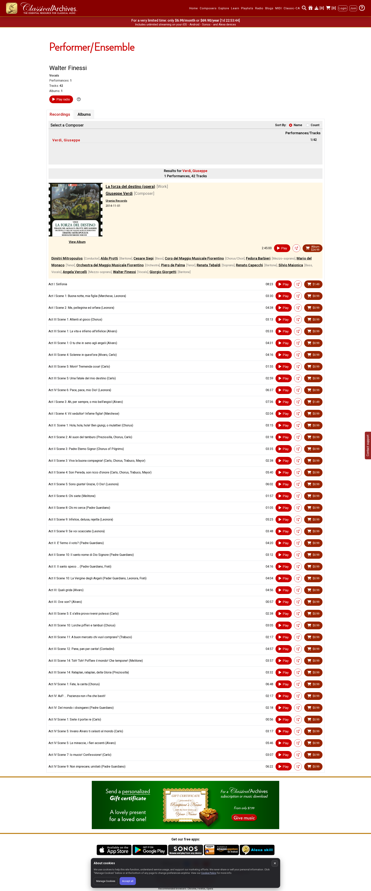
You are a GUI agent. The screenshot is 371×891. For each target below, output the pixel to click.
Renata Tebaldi (208, 265)
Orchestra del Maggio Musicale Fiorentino (110, 265)
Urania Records (116, 200)
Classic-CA (292, 8)
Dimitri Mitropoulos (67, 258)
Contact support (368, 445)
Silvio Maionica (290, 265)
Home (193, 8)
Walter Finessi (124, 272)
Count (315, 125)
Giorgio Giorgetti (163, 272)
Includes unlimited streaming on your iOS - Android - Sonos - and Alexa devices (185, 24)
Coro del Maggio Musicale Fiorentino (194, 258)
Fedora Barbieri (258, 258)
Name (298, 125)
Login (343, 8)
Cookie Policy (208, 873)
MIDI (278, 8)
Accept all (127, 881)
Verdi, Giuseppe (66, 140)
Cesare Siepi (144, 258)
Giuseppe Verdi (119, 193)
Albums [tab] (84, 114)
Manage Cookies (105, 881)
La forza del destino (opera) (130, 186)
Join (353, 8)
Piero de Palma (173, 265)
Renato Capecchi (249, 265)
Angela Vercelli (75, 272)
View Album (77, 242)
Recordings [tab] (60, 114)
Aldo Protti (109, 258)
